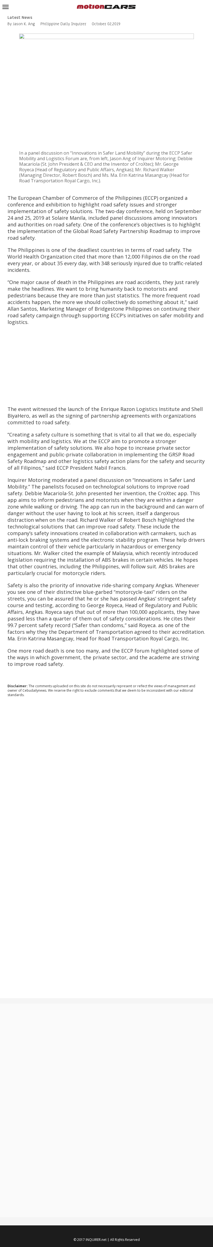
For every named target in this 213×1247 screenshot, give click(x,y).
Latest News (19, 17)
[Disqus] (106, 776)
